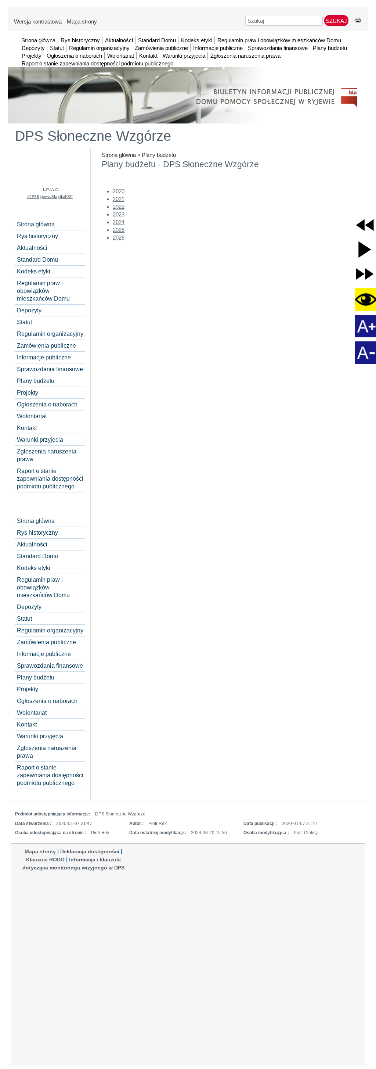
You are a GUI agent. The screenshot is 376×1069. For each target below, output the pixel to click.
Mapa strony (82, 21)
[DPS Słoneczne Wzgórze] (188, 80)
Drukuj (357, 21)
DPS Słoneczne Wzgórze (93, 136)
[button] (365, 225)
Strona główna (119, 155)
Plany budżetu (159, 155)
